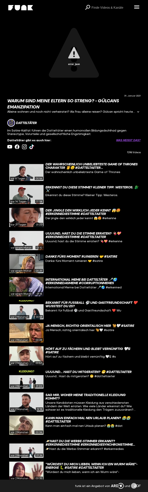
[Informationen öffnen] (138, 112)
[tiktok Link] (31, 146)
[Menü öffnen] (137, 7)
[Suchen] (88, 7)
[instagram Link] (24, 146)
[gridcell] (74, 171)
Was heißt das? (128, 140)
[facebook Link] (17, 146)
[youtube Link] (9, 146)
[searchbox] (111, 7)
